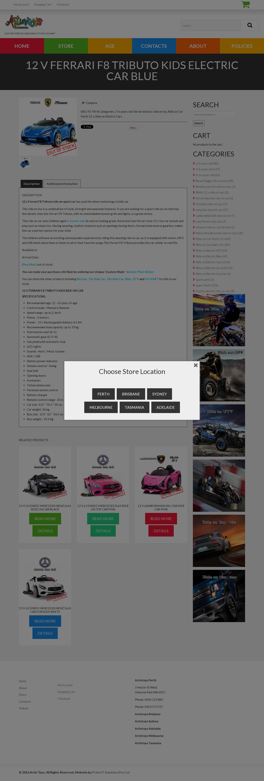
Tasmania (134, 407)
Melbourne (100, 407)
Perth (103, 394)
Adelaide (166, 407)
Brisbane (131, 394)
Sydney (159, 394)
